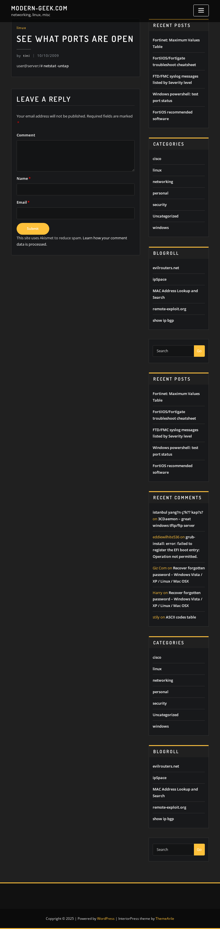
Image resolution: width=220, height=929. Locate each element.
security (160, 204)
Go (199, 350)
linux (21, 27)
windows (161, 227)
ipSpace (159, 279)
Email (23, 202)
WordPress (106, 918)
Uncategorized (165, 216)
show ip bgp (163, 320)
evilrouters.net (166, 267)
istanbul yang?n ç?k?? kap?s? (178, 512)
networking (163, 181)
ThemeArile (165, 918)
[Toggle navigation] (201, 10)
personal (160, 193)
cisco (157, 158)
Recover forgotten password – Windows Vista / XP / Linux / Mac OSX (179, 574)
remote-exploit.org (169, 308)
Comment (26, 135)
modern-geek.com (39, 8)
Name (24, 178)
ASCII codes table (181, 617)
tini (23, 55)
